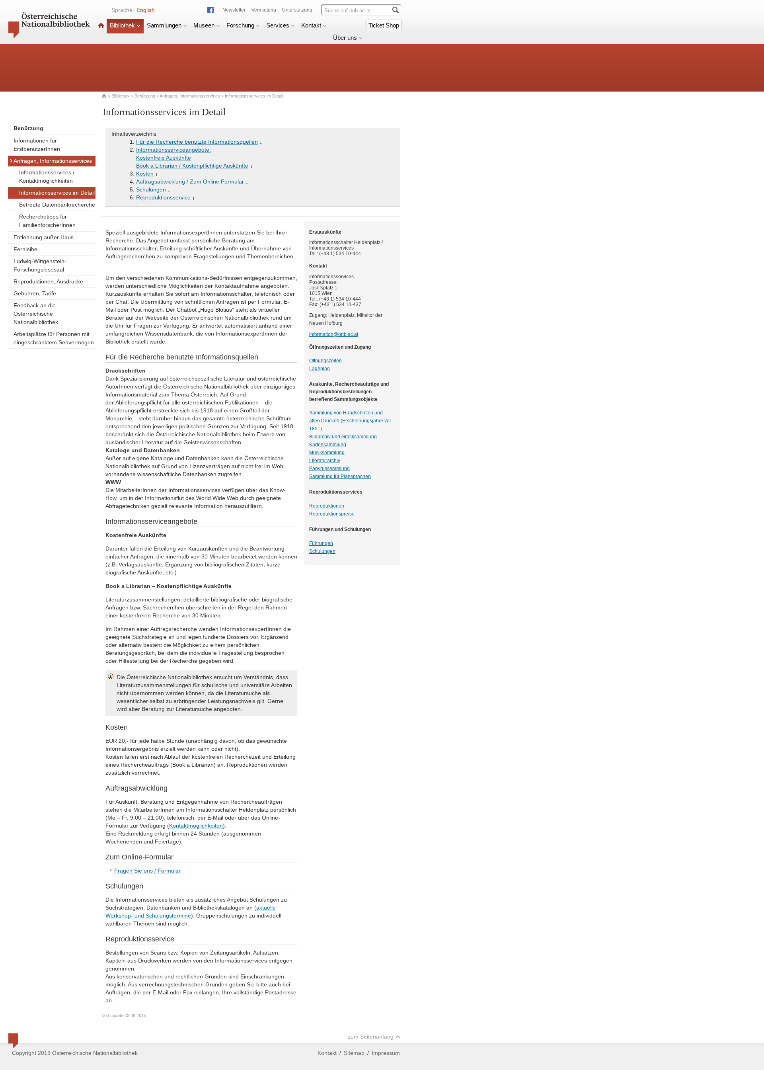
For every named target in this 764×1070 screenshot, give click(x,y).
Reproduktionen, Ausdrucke (48, 281)
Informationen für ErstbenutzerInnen (37, 144)
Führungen (321, 543)
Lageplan (319, 368)
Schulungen (151, 189)
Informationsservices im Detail (57, 192)
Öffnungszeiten (325, 360)
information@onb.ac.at (333, 334)
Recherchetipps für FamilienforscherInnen (47, 220)
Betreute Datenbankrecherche (57, 204)
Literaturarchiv (324, 460)
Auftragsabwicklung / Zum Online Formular (190, 181)
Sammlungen (164, 25)
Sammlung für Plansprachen (340, 476)
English (145, 10)
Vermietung (263, 10)
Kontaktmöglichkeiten (196, 825)
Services (277, 25)
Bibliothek (122, 25)
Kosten (145, 173)
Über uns (345, 37)
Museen (203, 25)
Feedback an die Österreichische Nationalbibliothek (36, 313)
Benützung (144, 96)
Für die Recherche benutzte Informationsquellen (197, 142)
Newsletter (234, 10)
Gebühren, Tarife (35, 293)
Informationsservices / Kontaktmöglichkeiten (46, 176)
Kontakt (311, 25)
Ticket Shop (383, 25)
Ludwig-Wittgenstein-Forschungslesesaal (40, 265)
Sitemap (354, 1053)
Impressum (386, 1053)
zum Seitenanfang (371, 1036)
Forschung (240, 25)
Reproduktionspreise (332, 514)
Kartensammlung (327, 444)
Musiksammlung (327, 452)
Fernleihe (25, 249)
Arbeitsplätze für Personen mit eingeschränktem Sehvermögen (54, 338)
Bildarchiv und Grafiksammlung (343, 436)
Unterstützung (297, 10)
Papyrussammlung (329, 468)
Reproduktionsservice (163, 197)
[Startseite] (101, 25)
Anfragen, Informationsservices (190, 96)
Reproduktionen (326, 506)
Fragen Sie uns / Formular (147, 870)
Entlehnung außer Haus (44, 237)
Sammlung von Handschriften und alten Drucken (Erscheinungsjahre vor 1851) (350, 421)
